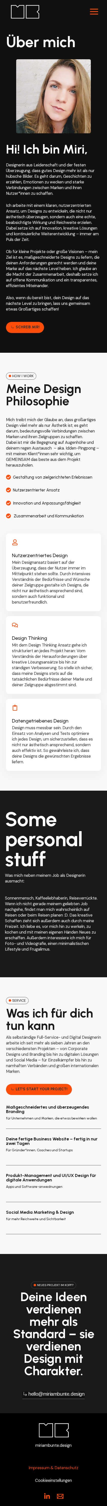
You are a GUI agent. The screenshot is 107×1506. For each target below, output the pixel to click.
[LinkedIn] (47, 1496)
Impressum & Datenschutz (53, 1467)
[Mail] (60, 1496)
